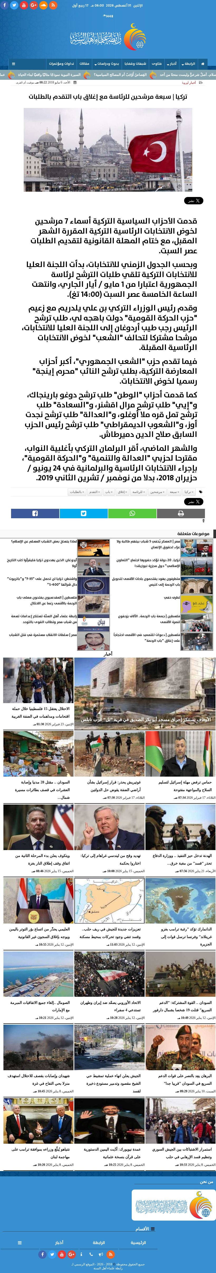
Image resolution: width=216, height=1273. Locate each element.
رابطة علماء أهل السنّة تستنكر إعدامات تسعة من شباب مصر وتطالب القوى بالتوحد (44, 619)
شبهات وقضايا (135, 64)
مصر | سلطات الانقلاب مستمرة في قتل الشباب (43, 635)
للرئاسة (137, 492)
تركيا (188, 492)
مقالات (84, 64)
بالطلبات (76, 492)
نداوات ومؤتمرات (61, 64)
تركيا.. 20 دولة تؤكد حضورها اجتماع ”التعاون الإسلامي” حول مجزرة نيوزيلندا (148, 563)
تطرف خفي (172, 597)
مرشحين (156, 492)
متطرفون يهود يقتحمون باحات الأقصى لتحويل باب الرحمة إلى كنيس (146, 582)
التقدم (93, 492)
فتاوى (157, 64)
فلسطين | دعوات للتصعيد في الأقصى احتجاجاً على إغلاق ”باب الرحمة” (147, 638)
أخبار (173, 64)
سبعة (173, 492)
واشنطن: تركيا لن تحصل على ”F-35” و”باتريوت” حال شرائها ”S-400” (42, 582)
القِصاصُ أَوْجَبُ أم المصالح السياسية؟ (149, 75)
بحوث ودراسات (108, 64)
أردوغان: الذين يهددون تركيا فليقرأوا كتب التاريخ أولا (42, 563)
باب (107, 492)
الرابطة (190, 64)
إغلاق (121, 492)
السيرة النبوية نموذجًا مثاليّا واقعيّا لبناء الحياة (78, 75)
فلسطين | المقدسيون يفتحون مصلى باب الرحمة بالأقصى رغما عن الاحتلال (47, 600)
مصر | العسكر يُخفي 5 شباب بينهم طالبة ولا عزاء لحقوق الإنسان (148, 544)
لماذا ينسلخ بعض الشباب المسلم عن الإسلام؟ (44, 541)
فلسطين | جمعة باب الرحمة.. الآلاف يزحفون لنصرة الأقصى (149, 619)
